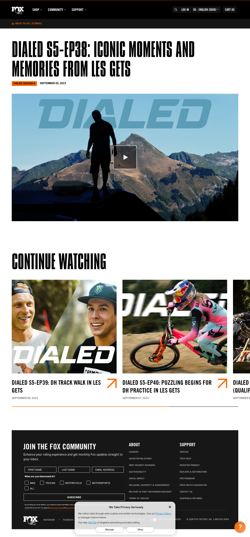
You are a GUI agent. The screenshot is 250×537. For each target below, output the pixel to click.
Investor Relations (140, 459)
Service (184, 452)
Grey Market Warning (142, 465)
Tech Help (185, 459)
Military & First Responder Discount (150, 492)
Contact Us (186, 492)
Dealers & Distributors (193, 472)
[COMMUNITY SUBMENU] (65, 9)
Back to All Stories (28, 23)
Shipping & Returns (191, 498)
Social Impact (137, 478)
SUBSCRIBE (74, 497)
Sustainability (137, 472)
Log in (185, 10)
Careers (133, 452)
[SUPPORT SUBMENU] (85, 9)
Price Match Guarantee (193, 485)
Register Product (190, 465)
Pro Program (187, 478)
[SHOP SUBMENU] (41, 9)
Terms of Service (139, 498)
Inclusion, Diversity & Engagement (149, 485)
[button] (240, 527)
